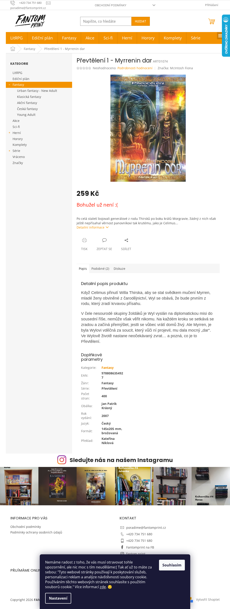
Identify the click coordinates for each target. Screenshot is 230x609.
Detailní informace (90, 227)
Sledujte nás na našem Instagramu (121, 460)
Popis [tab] (83, 268)
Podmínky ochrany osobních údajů (36, 532)
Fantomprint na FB (140, 547)
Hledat (140, 21)
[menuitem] (16, 38)
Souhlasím (171, 565)
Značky (18, 163)
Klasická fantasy (29, 97)
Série (16, 151)
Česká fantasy (27, 109)
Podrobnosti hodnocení (135, 68)
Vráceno (19, 157)
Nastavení (58, 598)
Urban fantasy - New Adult (37, 91)
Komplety (20, 145)
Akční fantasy (27, 103)
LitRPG (17, 73)
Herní (17, 133)
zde (103, 586)
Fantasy (18, 84)
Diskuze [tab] (119, 268)
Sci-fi (16, 127)
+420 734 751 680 (139, 534)
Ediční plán (21, 79)
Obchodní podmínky (110, 5)
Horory (18, 139)
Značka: (175, 68)
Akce (16, 121)
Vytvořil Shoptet (208, 599)
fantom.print (135, 554)
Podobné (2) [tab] (100, 268)
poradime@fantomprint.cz (146, 527)
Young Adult (26, 114)
